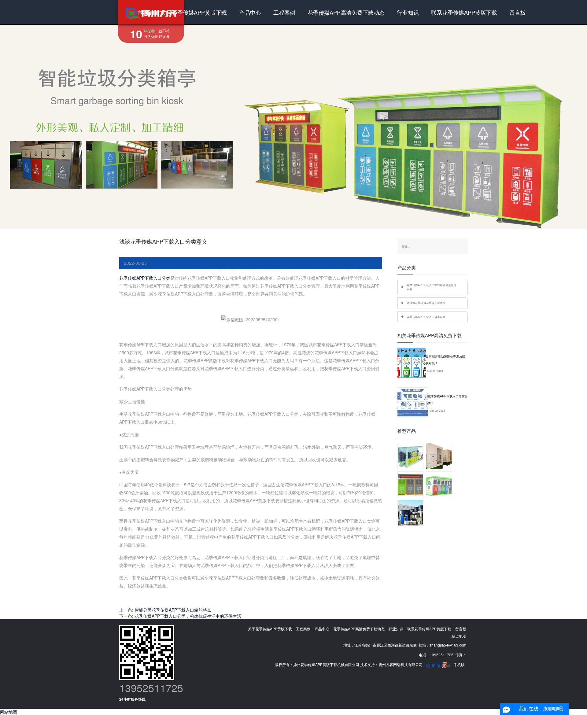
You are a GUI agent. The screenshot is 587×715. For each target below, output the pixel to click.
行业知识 (408, 12)
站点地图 (459, 636)
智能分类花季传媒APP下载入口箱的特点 (173, 610)
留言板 (517, 12)
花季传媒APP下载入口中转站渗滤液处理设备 (431, 287)
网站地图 (8, 712)
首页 (143, 12)
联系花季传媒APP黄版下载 (464, 12)
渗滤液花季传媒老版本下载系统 (426, 302)
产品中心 (250, 12)
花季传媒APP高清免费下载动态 (346, 12)
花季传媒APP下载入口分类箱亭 (426, 317)
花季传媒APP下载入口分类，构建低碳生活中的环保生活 (188, 616)
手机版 (459, 664)
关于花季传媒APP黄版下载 (194, 12)
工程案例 (284, 12)
